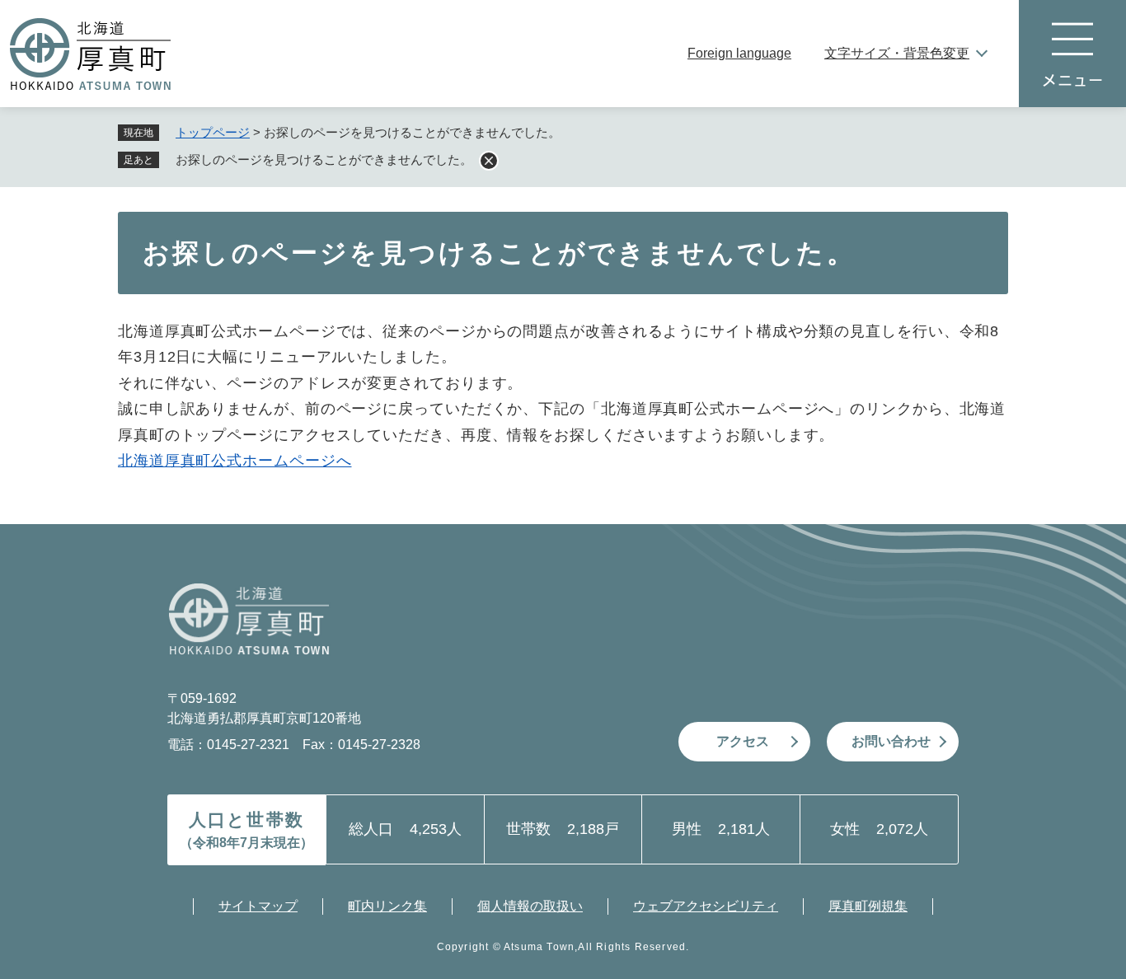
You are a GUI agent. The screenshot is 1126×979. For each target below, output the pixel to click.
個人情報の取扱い (530, 906)
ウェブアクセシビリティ (705, 906)
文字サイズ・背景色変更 (896, 53)
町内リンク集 (387, 906)
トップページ (213, 132)
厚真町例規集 (868, 906)
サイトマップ (258, 906)
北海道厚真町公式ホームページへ (235, 460)
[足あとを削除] (489, 161)
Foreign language (739, 53)
